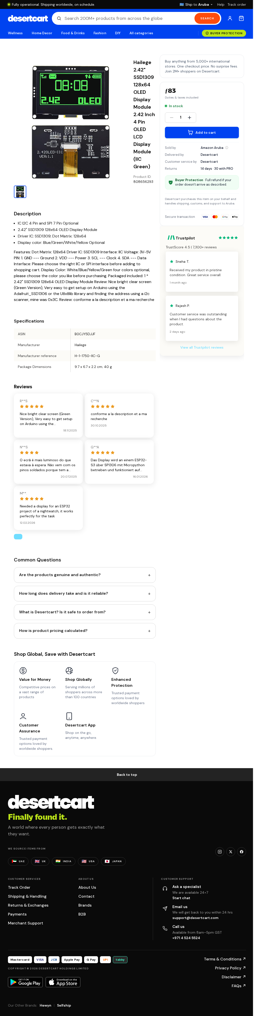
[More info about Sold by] (226, 147)
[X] (230, 851)
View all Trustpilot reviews (201, 347)
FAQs (239, 985)
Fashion (100, 33)
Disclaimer (234, 977)
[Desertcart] (28, 18)
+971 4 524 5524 (186, 938)
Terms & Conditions (225, 959)
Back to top (127, 774)
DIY (118, 33)
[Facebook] (241, 851)
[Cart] (241, 18)
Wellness (15, 33)
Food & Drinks (73, 33)
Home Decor (42, 33)
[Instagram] (219, 851)
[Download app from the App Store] (63, 982)
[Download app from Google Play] (25, 982)
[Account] (230, 18)
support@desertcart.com (195, 918)
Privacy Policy (230, 968)
